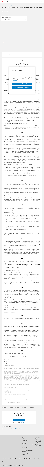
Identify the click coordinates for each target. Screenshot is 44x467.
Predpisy (10, 5)
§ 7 (2, 36)
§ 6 (2, 34)
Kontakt (39, 447)
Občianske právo (25, 438)
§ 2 (2, 25)
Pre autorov (39, 441)
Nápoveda (40, 438)
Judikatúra (36, 442)
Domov (3, 5)
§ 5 (2, 32)
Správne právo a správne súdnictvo (27, 451)
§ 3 (2, 27)
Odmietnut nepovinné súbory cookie (22, 87)
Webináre (36, 445)
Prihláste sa (23, 422)
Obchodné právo (25, 440)
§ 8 (2, 38)
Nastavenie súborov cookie (34, 458)
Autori (39, 445)
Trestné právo (24, 443)
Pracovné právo (25, 447)
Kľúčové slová (40, 443)
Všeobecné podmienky (23, 458)
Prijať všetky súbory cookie (22, 83)
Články (36, 439)
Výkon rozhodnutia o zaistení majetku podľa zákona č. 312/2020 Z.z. (16, 428)
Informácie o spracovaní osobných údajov (9, 458)
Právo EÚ (23, 454)
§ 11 (2, 44)
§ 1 (2, 23)
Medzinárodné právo (25, 453)
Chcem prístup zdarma (19, 419)
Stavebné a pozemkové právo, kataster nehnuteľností (28, 445)
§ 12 (2, 46)
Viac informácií (15, 80)
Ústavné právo (24, 441)
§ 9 (2, 40)
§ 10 (2, 42)
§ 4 (2, 29)
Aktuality (36, 444)
